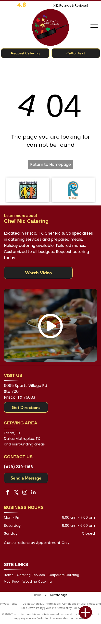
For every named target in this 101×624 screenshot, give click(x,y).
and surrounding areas (24, 444)
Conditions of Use (73, 603)
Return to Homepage (50, 164)
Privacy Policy (8, 603)
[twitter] (16, 493)
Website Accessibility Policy (63, 608)
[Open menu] (94, 27)
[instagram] (24, 493)
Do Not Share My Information (41, 603)
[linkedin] (33, 493)
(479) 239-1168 (18, 466)
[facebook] (7, 493)
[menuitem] (10, 575)
